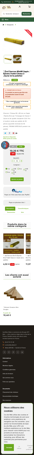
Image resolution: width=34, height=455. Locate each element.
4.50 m (26, 169)
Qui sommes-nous (8, 377)
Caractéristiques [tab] (23, 208)
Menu (6, 20)
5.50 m (14, 173)
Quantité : (16, 158)
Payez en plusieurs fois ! (17, 202)
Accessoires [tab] (11, 212)
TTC (20, 147)
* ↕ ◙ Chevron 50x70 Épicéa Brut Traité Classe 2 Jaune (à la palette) (13, 258)
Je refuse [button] (19, 447)
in (22, 352)
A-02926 (14, 80)
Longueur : (17, 165)
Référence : (7, 80)
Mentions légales (8, 365)
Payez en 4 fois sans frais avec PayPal (17, 194)
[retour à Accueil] (3, 25)
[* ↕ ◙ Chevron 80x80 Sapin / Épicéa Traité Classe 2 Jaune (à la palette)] (8, 59)
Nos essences (7, 400)
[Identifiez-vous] (19, 7)
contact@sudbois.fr (11, 345)
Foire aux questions (9, 381)
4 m (20, 169)
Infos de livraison (8, 373)
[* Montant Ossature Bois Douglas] (13, 294)
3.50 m (14, 169)
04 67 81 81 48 (7, 2)
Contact (5, 361)
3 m (8, 169)
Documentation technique (10, 396)
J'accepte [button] (9, 447)
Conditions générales (9, 369)
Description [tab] (10, 208)
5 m (8, 172)
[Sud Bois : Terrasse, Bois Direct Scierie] (6, 7)
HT (13, 146)
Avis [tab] (22, 212)
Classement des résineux (10, 392)
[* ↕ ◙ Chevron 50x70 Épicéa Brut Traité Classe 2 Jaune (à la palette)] (13, 243)
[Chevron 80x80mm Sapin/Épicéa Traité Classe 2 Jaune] (17, 59)
